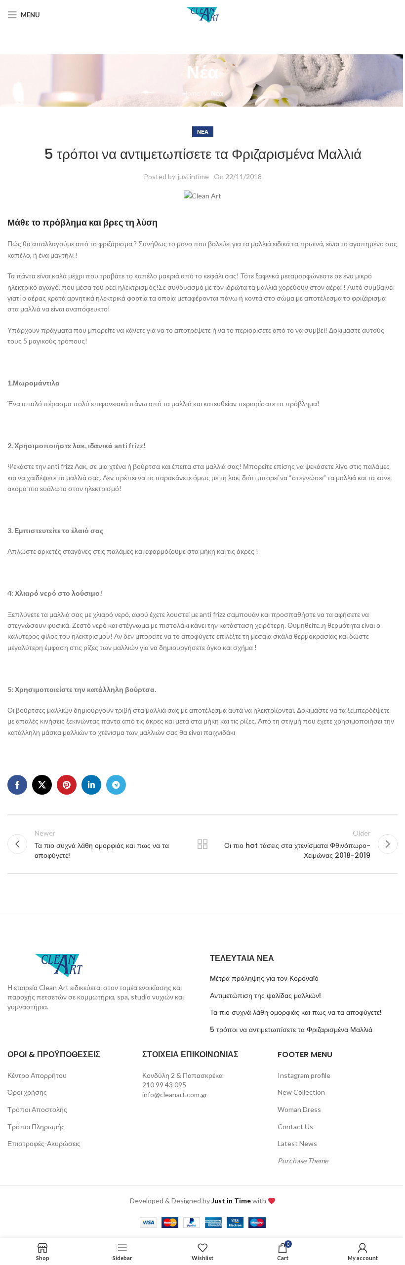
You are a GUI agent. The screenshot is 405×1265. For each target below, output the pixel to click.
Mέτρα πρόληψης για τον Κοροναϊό (264, 978)
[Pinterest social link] (67, 785)
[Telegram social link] (116, 785)
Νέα (217, 93)
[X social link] (42, 785)
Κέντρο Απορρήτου (37, 1075)
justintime (193, 176)
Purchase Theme (303, 1160)
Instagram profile (304, 1075)
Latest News (297, 1143)
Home (191, 93)
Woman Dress (299, 1109)
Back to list (202, 844)
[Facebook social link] (17, 785)
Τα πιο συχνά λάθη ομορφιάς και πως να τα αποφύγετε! (296, 1012)
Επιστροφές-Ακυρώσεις (44, 1143)
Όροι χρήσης (27, 1092)
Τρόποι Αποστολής (37, 1109)
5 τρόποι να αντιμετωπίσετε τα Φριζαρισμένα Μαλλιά (291, 1030)
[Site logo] (202, 14)
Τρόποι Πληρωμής (36, 1126)
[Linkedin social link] (91, 785)
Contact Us (295, 1126)
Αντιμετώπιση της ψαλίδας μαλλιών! (265, 995)
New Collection (301, 1092)
